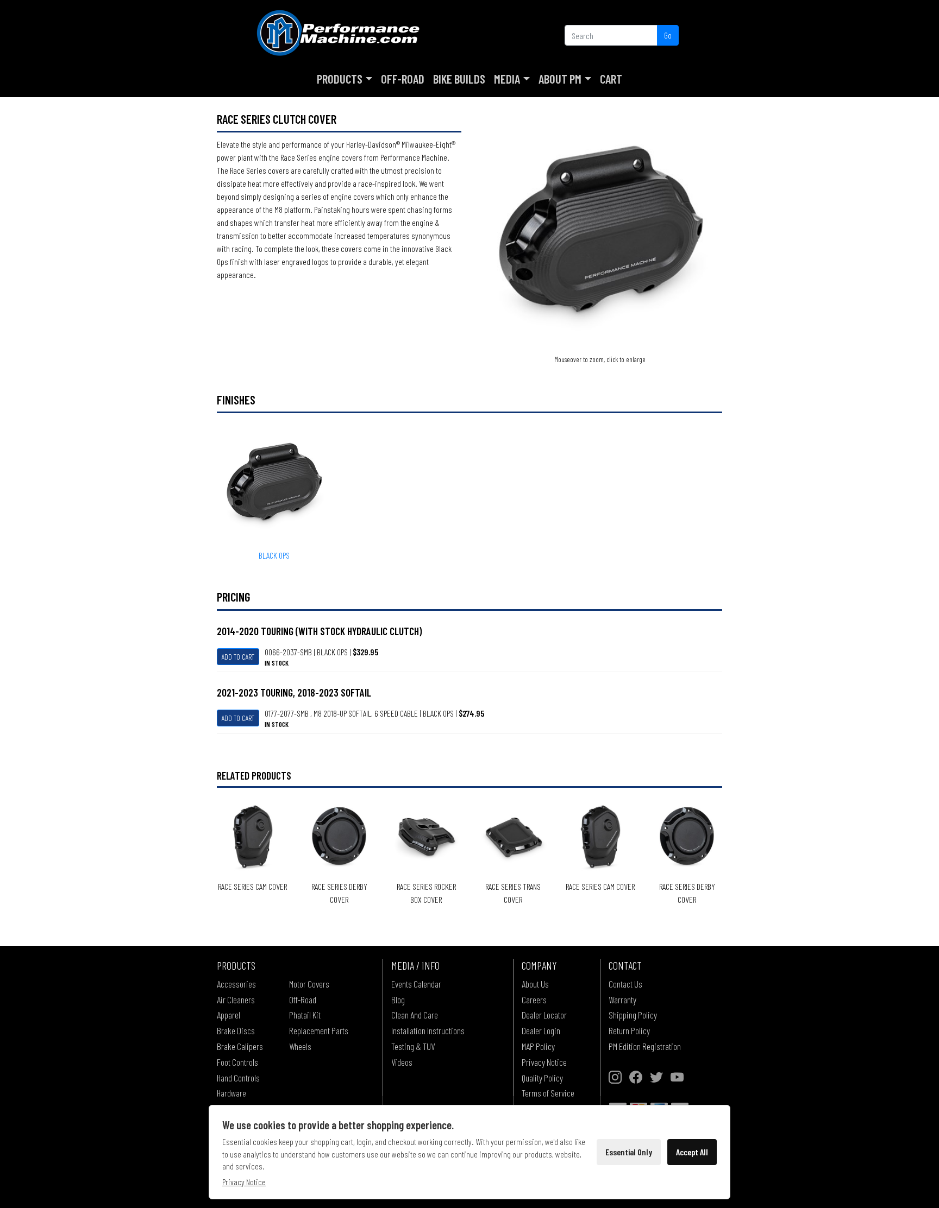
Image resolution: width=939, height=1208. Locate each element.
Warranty (622, 999)
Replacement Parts (318, 1030)
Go (668, 35)
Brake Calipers (240, 1046)
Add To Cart (238, 656)
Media (507, 79)
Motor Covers (309, 983)
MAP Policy (538, 1046)
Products (339, 79)
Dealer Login (541, 1030)
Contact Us (625, 983)
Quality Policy (542, 1077)
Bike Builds (459, 79)
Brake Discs (236, 1030)
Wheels (300, 1046)
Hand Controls (238, 1077)
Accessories (236, 983)
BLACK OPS (274, 555)
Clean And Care (414, 1014)
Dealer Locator (544, 1014)
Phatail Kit (305, 1014)
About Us (535, 983)
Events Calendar (416, 983)
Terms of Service (548, 1092)
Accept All (692, 1152)
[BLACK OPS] (600, 231)
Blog (398, 999)
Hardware (231, 1092)
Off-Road (402, 79)
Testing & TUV (413, 1046)
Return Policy (629, 1030)
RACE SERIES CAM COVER (252, 886)
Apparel (228, 1014)
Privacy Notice (544, 1062)
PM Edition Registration (645, 1046)
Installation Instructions (428, 1030)
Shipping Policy (633, 1014)
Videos (401, 1062)
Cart (611, 79)
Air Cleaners (236, 999)
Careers (534, 999)
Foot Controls (237, 1062)
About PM (560, 79)
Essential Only (628, 1152)
